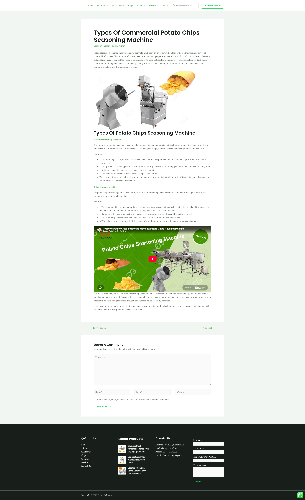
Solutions (101, 5)
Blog (114, 46)
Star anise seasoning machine (107, 139)
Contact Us (164, 5)
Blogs (130, 5)
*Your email (198, 448)
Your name (198, 440)
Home (90, 5)
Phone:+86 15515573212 (166, 451)
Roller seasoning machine (105, 187)
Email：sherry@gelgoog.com (168, 455)
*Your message (199, 465)
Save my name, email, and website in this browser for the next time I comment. (133, 399)
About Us (141, 5)
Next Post (208, 327)
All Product (117, 5)
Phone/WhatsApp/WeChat (204, 457)
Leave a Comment (102, 46)
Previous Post (98, 327)
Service (152, 5)
